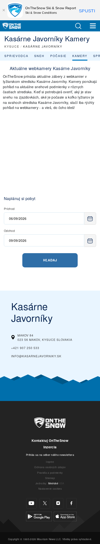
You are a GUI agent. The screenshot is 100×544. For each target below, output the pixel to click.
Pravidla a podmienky (50, 472)
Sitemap (50, 478)
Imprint (50, 462)
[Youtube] (31, 503)
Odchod (9, 231)
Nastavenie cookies (50, 488)
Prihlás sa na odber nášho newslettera (50, 455)
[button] (78, 26)
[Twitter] (45, 503)
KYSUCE (11, 46)
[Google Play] (39, 515)
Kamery (79, 56)
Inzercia (50, 447)
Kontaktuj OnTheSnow (50, 440)
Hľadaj (50, 260)
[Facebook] (71, 503)
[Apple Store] (65, 515)
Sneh (39, 56)
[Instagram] (58, 503)
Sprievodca (16, 56)
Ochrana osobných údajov (50, 467)
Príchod (9, 209)
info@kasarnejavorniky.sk (36, 356)
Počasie (58, 56)
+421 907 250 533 (25, 348)
